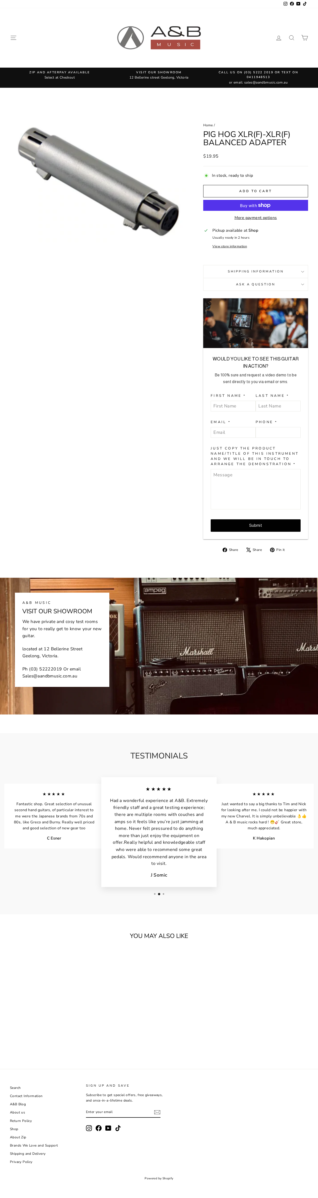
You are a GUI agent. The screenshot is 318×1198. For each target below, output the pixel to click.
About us (17, 1112)
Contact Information (26, 1096)
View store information (229, 246)
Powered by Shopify (159, 1178)
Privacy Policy (21, 1161)
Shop (14, 1129)
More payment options (256, 218)
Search (15, 1087)
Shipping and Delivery (27, 1153)
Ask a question (255, 284)
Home (208, 125)
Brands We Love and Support (34, 1145)
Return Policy (21, 1120)
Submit (255, 525)
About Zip (18, 1137)
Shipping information (256, 271)
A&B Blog (18, 1104)
